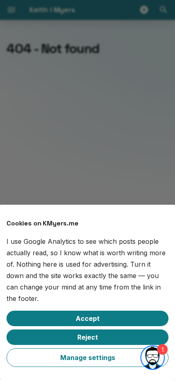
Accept (88, 318)
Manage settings (87, 357)
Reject (87, 337)
